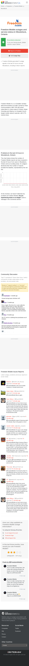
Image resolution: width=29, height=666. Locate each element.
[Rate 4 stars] (17, 552)
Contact (4, 637)
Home (2, 6)
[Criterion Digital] (14, 652)
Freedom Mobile (18, 6)
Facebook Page (9, 535)
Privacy (4, 634)
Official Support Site (10, 538)
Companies (9, 6)
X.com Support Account (11, 533)
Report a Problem (15, 51)
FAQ (3, 631)
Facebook (18, 631)
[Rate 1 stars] (8, 552)
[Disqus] (14, 312)
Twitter (17, 628)
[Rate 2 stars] (11, 552)
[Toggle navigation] (27, 2)
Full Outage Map (15, 55)
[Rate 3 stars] (14, 552)
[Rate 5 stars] (20, 552)
